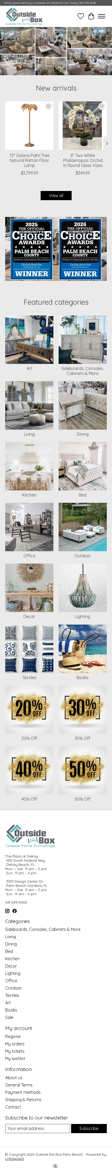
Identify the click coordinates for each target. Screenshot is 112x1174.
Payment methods (23, 1092)
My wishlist (15, 1058)
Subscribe (88, 1128)
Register (13, 1036)
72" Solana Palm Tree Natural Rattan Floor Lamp (29, 160)
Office (29, 555)
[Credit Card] (55, 1166)
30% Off (82, 738)
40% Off (29, 799)
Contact (13, 1107)
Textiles (29, 677)
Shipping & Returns (23, 1099)
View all (56, 195)
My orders (14, 1043)
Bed (82, 495)
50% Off (83, 799)
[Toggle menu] (101, 16)
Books (83, 677)
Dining (83, 434)
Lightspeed (14, 1158)
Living (29, 434)
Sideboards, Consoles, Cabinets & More (82, 371)
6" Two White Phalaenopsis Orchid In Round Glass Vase (83, 160)
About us (13, 1077)
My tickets (14, 1051)
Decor (29, 616)
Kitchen (29, 495)
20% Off (29, 738)
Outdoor (82, 555)
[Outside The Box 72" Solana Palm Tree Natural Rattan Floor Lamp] (29, 125)
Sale (9, 1017)
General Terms (19, 1085)
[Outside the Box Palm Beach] (24, 16)
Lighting (82, 616)
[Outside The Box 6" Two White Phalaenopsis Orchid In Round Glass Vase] (83, 125)
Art (29, 368)
